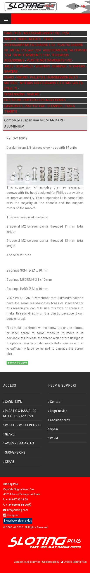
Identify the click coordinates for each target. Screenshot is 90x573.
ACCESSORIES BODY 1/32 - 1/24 (46, 33)
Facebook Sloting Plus (18, 520)
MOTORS (11, 83)
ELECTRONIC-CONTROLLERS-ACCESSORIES (35, 100)
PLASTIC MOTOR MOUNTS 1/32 (49, 60)
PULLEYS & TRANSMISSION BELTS (54, 77)
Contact (56, 401)
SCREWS (33, 94)
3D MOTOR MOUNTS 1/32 (31, 55)
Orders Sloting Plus (75, 561)
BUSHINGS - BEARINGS (51, 66)
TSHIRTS (11, 111)
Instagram (12, 515)
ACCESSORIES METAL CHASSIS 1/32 (30, 45)
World (54, 438)
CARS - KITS (13, 33)
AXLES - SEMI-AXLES (19, 66)
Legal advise (58, 411)
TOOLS (70, 106)
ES (77, 6)
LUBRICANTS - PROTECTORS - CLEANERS (33, 106)
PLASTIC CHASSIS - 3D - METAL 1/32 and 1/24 (20, 413)
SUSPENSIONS (14, 94)
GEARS (9, 77)
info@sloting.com (17, 510)
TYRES (48, 39)
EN (83, 6)
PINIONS (22, 77)
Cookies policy (60, 420)
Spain (54, 429)
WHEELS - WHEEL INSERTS (23, 39)
